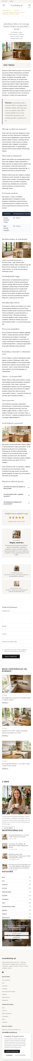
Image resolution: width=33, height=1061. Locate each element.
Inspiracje (4, 884)
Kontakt (4, 1)
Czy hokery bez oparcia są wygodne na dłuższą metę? (14, 487)
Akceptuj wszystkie (12, 1051)
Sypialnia (4, 910)
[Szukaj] (29, 5)
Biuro (3, 877)
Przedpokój (5, 899)
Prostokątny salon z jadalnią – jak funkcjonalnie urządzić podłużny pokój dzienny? (18, 845)
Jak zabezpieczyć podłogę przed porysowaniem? (12, 503)
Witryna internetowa (9, 641)
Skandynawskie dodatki (8, 906)
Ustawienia (9, 1055)
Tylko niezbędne (20, 1055)
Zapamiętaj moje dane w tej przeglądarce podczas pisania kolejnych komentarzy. (15, 650)
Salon (3, 903)
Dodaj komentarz (11, 656)
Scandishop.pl (17, 5)
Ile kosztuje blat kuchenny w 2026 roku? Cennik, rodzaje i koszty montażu (19, 835)
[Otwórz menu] (3, 5)
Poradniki (4, 895)
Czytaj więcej (8, 828)
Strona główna (6, 980)
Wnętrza (4, 914)
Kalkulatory (5, 1000)
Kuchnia (4, 888)
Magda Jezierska (18, 34)
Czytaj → (5, 702)
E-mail (4, 634)
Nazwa (4, 626)
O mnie (11, 1)
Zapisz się (16, 937)
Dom (3, 881)
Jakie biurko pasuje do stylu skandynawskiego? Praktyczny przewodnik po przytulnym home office (19, 856)
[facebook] (3, 972)
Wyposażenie (6, 917)
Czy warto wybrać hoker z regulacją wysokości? (13, 495)
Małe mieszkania (6, 892)
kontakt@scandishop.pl (9, 1032)
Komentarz (6, 611)
